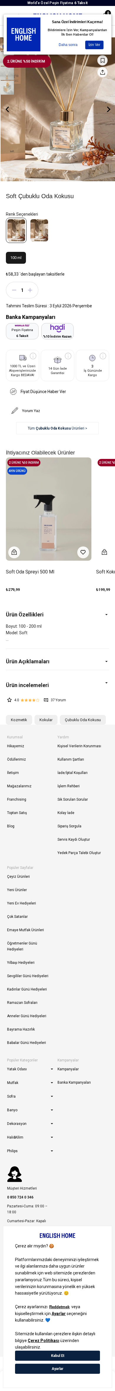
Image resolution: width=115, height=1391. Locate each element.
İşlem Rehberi (69, 786)
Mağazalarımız (19, 786)
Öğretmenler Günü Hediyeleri (22, 946)
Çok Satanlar (17, 917)
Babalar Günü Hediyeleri (26, 1043)
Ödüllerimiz (16, 759)
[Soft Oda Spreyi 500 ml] (48, 509)
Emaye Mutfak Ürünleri (25, 930)
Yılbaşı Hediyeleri (20, 963)
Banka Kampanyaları (74, 1082)
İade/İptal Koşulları (73, 773)
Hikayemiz (15, 746)
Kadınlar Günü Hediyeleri (27, 989)
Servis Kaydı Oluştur (74, 839)
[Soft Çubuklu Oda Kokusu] (16, 230)
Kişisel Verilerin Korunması (79, 746)
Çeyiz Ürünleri (18, 877)
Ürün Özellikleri (25, 614)
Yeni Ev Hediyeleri (21, 903)
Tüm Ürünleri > (57, 428)
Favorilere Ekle (83, 552)
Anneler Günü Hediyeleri (26, 1016)
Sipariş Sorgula (69, 826)
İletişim (13, 773)
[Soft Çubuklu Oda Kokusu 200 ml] (39, 230)
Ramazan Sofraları (22, 1003)
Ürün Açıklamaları (28, 661)
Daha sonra (68, 45)
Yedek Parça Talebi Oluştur (79, 853)
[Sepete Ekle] (14, 552)
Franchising (16, 799)
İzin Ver (94, 45)
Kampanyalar (68, 1069)
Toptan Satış (17, 813)
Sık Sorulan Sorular (73, 799)
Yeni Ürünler (17, 890)
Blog (10, 826)
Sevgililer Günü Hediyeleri (27, 976)
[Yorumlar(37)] (57, 685)
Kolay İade (66, 813)
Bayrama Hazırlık (21, 1029)
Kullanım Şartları (71, 759)
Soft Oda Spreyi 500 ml (30, 572)
